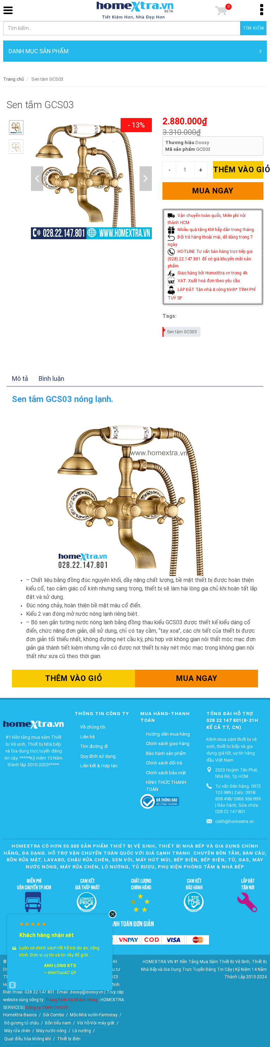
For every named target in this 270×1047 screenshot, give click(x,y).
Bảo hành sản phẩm (166, 753)
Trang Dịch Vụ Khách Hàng (71, 999)
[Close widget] (112, 914)
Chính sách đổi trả (164, 763)
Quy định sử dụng (98, 756)
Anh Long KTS (60, 965)
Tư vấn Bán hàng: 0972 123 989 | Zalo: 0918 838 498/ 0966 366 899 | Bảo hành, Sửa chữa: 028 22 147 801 (238, 798)
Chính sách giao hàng (167, 743)
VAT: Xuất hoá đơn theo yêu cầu (208, 280)
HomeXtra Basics (20, 1014)
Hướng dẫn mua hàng (168, 734)
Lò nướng (81, 1030)
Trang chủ (13, 79)
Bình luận (51, 378)
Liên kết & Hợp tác (98, 765)
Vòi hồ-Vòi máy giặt (96, 1023)
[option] (16, 127)
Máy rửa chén (17, 1030)
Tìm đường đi (94, 746)
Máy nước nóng (51, 1030)
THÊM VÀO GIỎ (238, 169)
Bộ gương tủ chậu (21, 1023)
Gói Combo (53, 1014)
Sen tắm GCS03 (182, 331)
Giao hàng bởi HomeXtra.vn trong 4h (212, 273)
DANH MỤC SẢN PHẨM (38, 51)
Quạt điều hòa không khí (27, 1038)
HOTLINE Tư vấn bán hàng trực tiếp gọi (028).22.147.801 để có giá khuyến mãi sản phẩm (210, 258)
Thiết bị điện (69, 1038)
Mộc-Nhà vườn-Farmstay (93, 1014)
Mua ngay (212, 190)
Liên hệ (87, 736)
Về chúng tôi (92, 727)
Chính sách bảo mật (166, 772)
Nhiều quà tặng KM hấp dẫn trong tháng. (215, 229)
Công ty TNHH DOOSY (47, 1007)
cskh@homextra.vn (234, 821)
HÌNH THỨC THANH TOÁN (166, 786)
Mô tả (20, 378)
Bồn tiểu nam (58, 1023)
